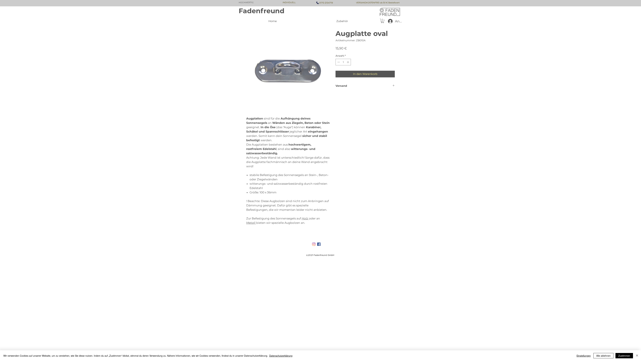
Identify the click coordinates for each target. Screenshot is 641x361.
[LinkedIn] (313, 244)
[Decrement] (338, 62)
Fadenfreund (261, 11)
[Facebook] (318, 244)
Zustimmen (624, 355)
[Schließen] (637, 355)
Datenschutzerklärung (280, 355)
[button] (382, 21)
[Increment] (348, 62)
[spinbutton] (343, 62)
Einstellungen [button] (584, 355)
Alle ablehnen (603, 355)
